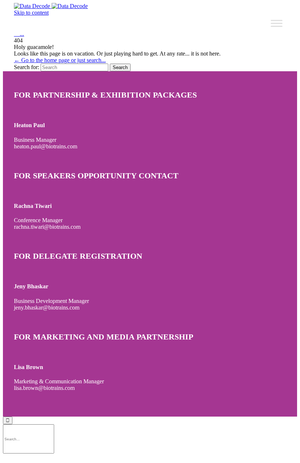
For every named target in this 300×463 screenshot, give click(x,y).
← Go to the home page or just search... (60, 60)
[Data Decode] (51, 6)
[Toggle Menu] (276, 23)
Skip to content (31, 13)
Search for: (26, 67)
